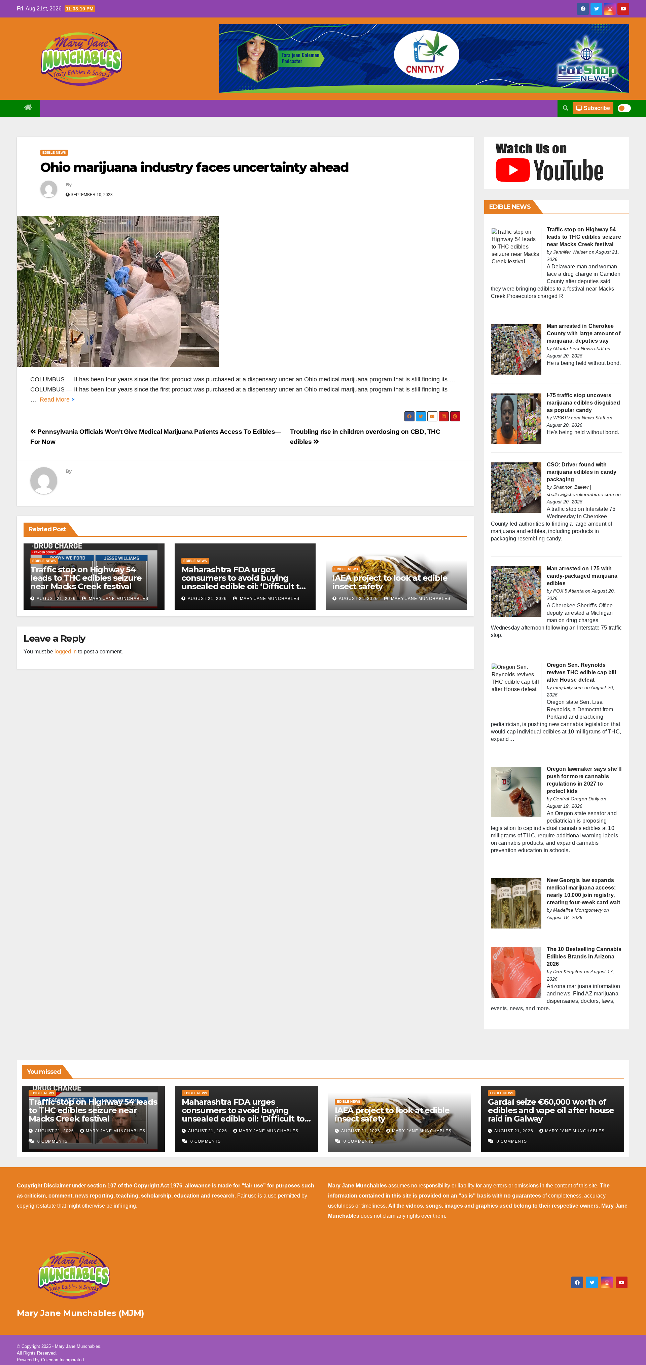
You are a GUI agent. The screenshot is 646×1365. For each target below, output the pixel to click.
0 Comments (52, 1141)
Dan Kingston (567, 971)
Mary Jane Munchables (117, 598)
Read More (55, 399)
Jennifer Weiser (570, 252)
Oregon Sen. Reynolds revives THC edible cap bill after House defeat (581, 672)
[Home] (28, 108)
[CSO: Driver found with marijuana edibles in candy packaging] (516, 487)
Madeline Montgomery (577, 910)
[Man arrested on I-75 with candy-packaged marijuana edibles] (516, 591)
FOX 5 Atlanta (568, 591)
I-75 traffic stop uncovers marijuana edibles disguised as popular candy (583, 402)
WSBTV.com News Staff (579, 417)
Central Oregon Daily (576, 798)
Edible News (54, 152)
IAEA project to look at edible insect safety (389, 582)
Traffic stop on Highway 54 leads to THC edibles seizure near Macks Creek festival (85, 578)
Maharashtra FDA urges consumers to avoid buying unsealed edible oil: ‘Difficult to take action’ (242, 582)
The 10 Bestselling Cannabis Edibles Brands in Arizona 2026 (584, 956)
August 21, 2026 (56, 598)
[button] (565, 108)
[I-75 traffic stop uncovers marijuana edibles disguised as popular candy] (516, 418)
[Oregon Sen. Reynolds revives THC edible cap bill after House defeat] (516, 688)
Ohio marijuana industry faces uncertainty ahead (194, 167)
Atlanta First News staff (578, 348)
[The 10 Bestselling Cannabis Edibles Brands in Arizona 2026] (516, 972)
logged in (66, 651)
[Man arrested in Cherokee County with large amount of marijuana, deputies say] (516, 349)
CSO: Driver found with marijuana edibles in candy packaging (582, 472)
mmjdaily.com (568, 687)
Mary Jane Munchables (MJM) (80, 1313)
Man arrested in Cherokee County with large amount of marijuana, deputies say (583, 333)
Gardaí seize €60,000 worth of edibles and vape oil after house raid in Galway (551, 1110)
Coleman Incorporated (62, 1359)
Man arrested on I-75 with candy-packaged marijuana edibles (582, 576)
